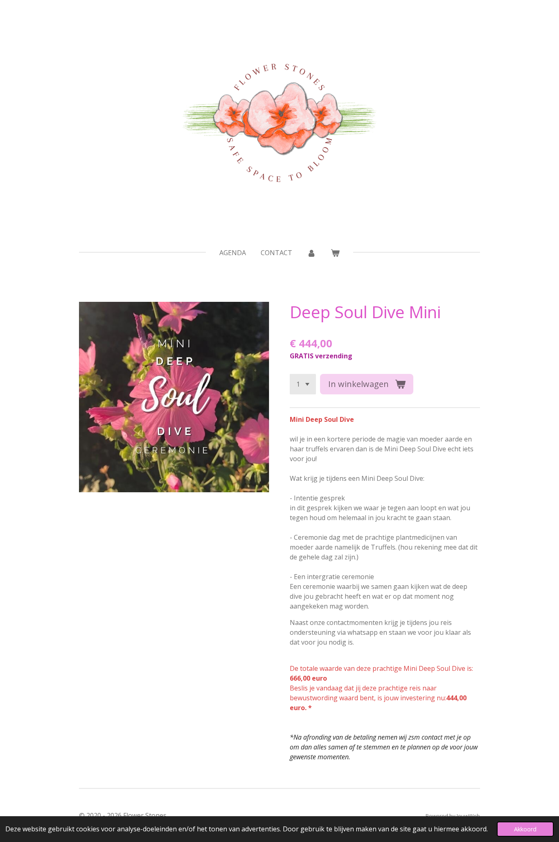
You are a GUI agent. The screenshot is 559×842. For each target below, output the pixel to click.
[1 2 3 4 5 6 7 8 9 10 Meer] (303, 384)
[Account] (311, 253)
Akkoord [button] (525, 829)
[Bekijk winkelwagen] (335, 253)
